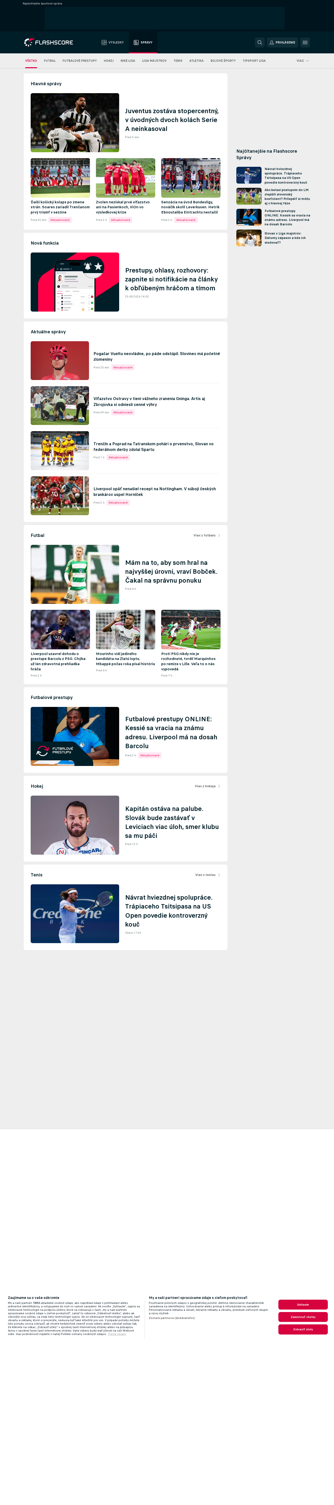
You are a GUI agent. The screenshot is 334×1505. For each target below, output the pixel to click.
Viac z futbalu (205, 535)
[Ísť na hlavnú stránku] (52, 42)
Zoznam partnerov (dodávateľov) (172, 1318)
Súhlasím (303, 1304)
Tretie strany (117, 1334)
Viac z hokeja (205, 786)
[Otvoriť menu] (305, 42)
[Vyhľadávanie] (260, 42)
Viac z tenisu (205, 875)
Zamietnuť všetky (303, 1317)
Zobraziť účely (303, 1329)
